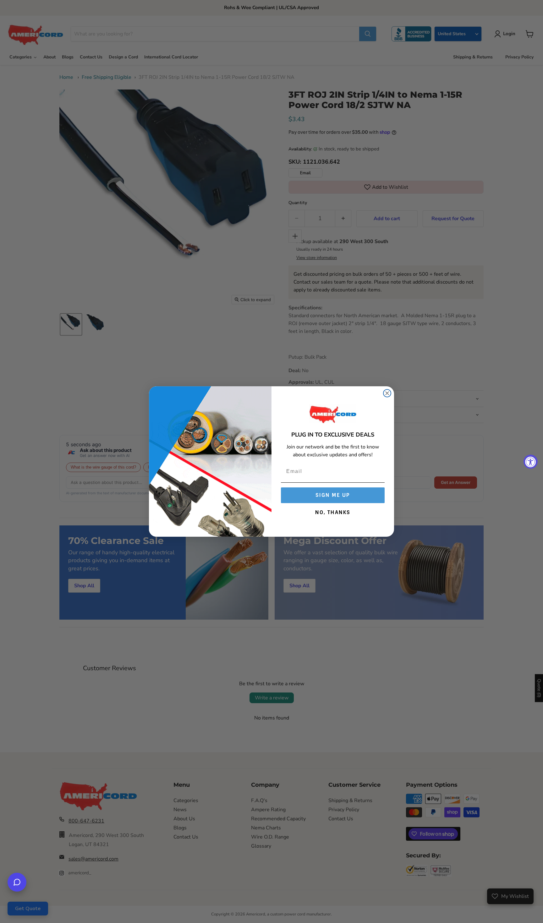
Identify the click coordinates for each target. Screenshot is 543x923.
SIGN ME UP (332, 495)
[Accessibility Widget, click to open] (531, 461)
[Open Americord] (17, 882)
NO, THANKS (332, 512)
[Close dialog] (387, 393)
